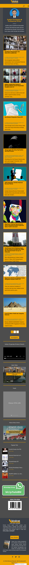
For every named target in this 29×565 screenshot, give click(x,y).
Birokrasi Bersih (10, 123)
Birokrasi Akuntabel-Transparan (13, 156)
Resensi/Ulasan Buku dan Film (12, 320)
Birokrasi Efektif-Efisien (11, 284)
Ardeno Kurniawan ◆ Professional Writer (13, 57)
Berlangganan (14, 337)
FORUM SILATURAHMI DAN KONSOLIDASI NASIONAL (14, 432)
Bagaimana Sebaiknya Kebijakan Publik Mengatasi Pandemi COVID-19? (15, 278)
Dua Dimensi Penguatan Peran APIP (14, 117)
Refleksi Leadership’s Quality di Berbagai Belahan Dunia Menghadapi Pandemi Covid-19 (14, 86)
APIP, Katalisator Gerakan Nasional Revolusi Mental (14, 183)
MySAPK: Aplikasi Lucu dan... (15, 473)
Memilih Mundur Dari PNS (15, 449)
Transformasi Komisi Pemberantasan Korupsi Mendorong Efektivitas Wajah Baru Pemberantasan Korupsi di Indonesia (14, 250)
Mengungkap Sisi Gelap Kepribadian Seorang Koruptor (14, 150)
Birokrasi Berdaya (10, 58)
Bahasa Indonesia (20, 564)
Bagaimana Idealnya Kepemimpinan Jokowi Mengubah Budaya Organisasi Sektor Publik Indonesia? (14, 225)
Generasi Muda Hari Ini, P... (15, 455)
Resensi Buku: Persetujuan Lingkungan (14, 373)
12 (21, 381)
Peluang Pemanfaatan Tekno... (16, 467)
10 (19, 438)
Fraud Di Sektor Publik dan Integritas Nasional (14, 314)
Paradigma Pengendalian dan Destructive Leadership (12, 52)
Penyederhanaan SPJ (13, 461)
